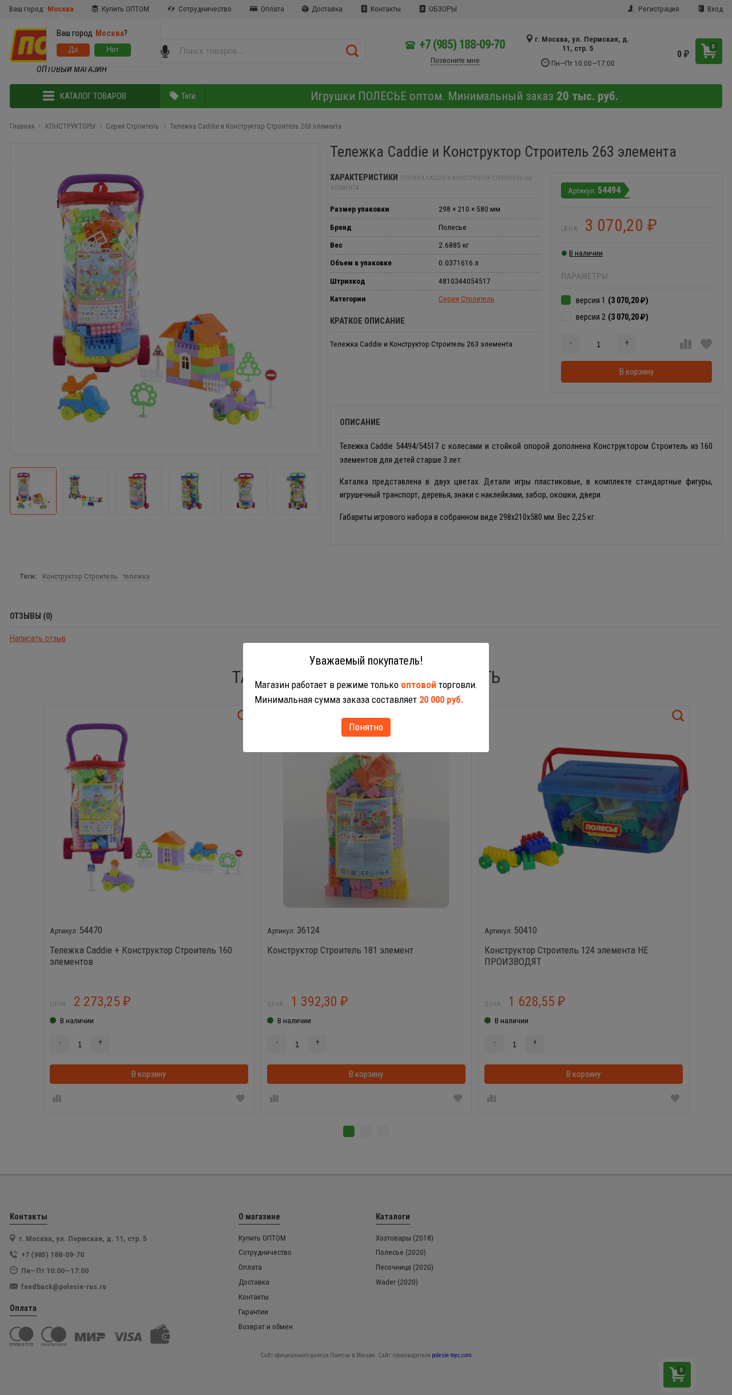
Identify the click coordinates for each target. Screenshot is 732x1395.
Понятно (366, 727)
